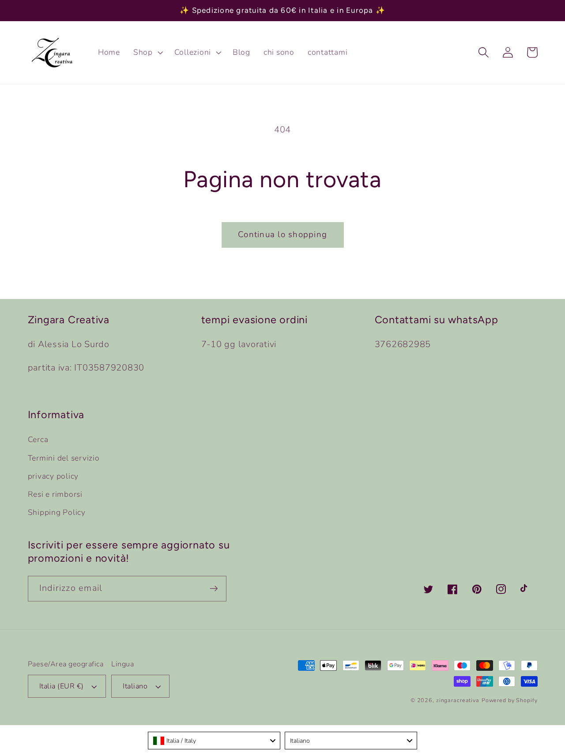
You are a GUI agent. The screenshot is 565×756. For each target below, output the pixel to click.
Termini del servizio (64, 458)
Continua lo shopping (282, 234)
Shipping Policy (57, 512)
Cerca (38, 439)
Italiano (135, 686)
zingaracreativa (457, 700)
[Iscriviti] (214, 588)
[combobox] (214, 740)
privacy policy (53, 476)
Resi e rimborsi (55, 494)
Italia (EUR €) (61, 686)
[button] (147, 52)
